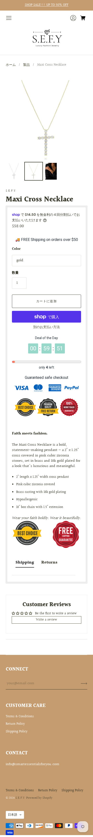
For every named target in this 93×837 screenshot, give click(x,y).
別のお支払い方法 (46, 327)
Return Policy (15, 724)
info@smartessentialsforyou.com (32, 764)
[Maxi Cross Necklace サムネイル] (14, 171)
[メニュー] (9, 18)
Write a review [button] (46, 619)
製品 (26, 65)
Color (16, 249)
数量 (15, 273)
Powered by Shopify (39, 798)
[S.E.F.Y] (46, 38)
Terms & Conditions (20, 716)
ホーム (11, 65)
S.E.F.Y (11, 191)
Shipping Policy (16, 731)
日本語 (12, 814)
